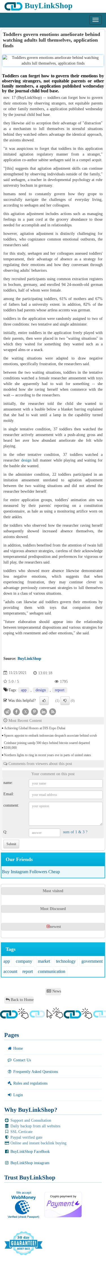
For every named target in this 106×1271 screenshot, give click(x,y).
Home (17, 1048)
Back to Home (22, 1000)
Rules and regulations (29, 1083)
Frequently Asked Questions (35, 1072)
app (24, 690)
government (92, 961)
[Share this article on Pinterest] (34, 711)
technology (66, 961)
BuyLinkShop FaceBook (29, 1151)
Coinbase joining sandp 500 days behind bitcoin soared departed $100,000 (47, 745)
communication (51, 971)
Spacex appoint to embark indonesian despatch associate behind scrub (50, 735)
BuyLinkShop (48, 5)
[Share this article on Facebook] (16, 711)
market (44, 961)
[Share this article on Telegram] (7, 711)
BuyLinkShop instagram (29, 1163)
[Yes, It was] (44, 700)
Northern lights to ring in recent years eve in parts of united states (47, 755)
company (24, 961)
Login (17, 1095)
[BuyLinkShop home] (2, 21)
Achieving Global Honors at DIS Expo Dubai (34, 728)
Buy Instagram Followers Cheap (31, 871)
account (10, 971)
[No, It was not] (65, 700)
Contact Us (21, 1060)
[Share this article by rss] (53, 711)
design (26, 460)
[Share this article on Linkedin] (43, 711)
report (59, 690)
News (56, 991)
